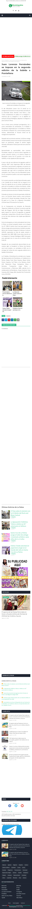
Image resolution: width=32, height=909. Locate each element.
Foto (20, 877)
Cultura (26, 865)
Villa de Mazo (19, 897)
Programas (10, 870)
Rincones (15, 877)
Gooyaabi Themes (26, 905)
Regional (15, 865)
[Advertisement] (16, 36)
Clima (3, 877)
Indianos (9, 875)
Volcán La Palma (5, 867)
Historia (4, 875)
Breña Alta (18, 885)
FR (11, 811)
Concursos (25, 870)
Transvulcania (18, 870)
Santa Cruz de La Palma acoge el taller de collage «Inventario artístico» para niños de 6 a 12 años (20, 536)
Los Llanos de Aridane (6, 891)
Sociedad (13, 867)
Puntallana (4, 893)
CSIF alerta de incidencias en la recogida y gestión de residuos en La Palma (19, 740)
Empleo (19, 872)
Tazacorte (18, 895)
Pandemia (25, 872)
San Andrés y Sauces (20, 893)
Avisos (23, 867)
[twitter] (16, 10)
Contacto (23, 903)
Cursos (18, 867)
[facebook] (13, 10)
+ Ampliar (13, 517)
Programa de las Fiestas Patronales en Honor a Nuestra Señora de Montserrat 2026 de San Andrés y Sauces (14, 614)
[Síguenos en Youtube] (22, 806)
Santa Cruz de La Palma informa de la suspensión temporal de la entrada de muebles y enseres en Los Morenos (19, 748)
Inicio (3, 60)
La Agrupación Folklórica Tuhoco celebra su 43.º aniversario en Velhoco (19, 524)
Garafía (18, 889)
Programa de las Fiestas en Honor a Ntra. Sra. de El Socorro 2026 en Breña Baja (19, 725)
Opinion (14, 872)
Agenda (9, 865)
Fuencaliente (4, 889)
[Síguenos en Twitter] (16, 806)
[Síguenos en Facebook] (9, 806)
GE (9, 811)
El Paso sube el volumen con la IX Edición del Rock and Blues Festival (20, 513)
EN (7, 811)
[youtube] (19, 10)
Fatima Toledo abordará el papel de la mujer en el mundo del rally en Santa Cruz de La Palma (20, 549)
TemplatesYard (13, 905)
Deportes (7, 60)
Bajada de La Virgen (6, 872)
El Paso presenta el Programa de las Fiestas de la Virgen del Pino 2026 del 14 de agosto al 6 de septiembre (19, 756)
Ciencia (24, 877)
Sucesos (4, 870)
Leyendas (9, 877)
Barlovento (4, 885)
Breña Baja (4, 887)
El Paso (18, 887)
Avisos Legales (16, 903)
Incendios (24, 875)
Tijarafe (3, 897)
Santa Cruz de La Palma (7, 895)
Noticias (4, 865)
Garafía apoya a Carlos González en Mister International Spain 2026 (18, 732)
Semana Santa (17, 875)
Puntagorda (19, 891)
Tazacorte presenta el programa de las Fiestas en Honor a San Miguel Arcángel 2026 (15, 693)
